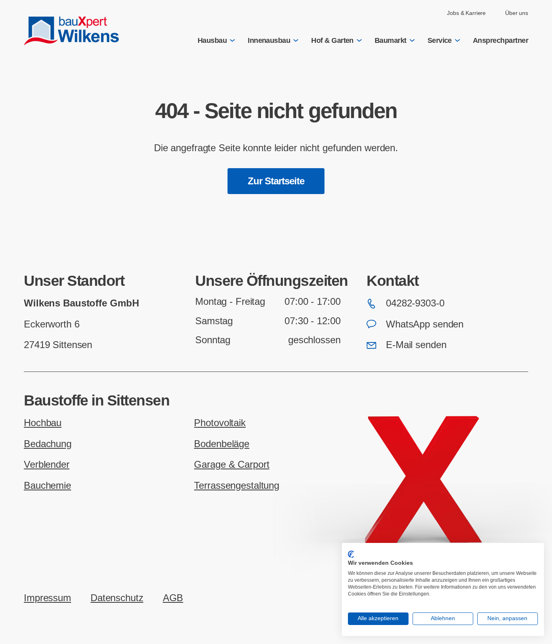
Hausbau (212, 40)
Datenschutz (117, 598)
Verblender (47, 464)
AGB (173, 598)
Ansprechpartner (500, 40)
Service (440, 40)
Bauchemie (47, 485)
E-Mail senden (416, 345)
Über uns (516, 13)
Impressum (47, 598)
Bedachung (48, 444)
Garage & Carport (231, 464)
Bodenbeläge (221, 444)
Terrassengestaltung (236, 485)
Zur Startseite (276, 181)
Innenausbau (269, 40)
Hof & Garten (332, 40)
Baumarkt (391, 40)
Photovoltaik (220, 423)
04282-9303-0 (415, 303)
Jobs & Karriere (466, 13)
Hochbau (42, 423)
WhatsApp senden (425, 324)
